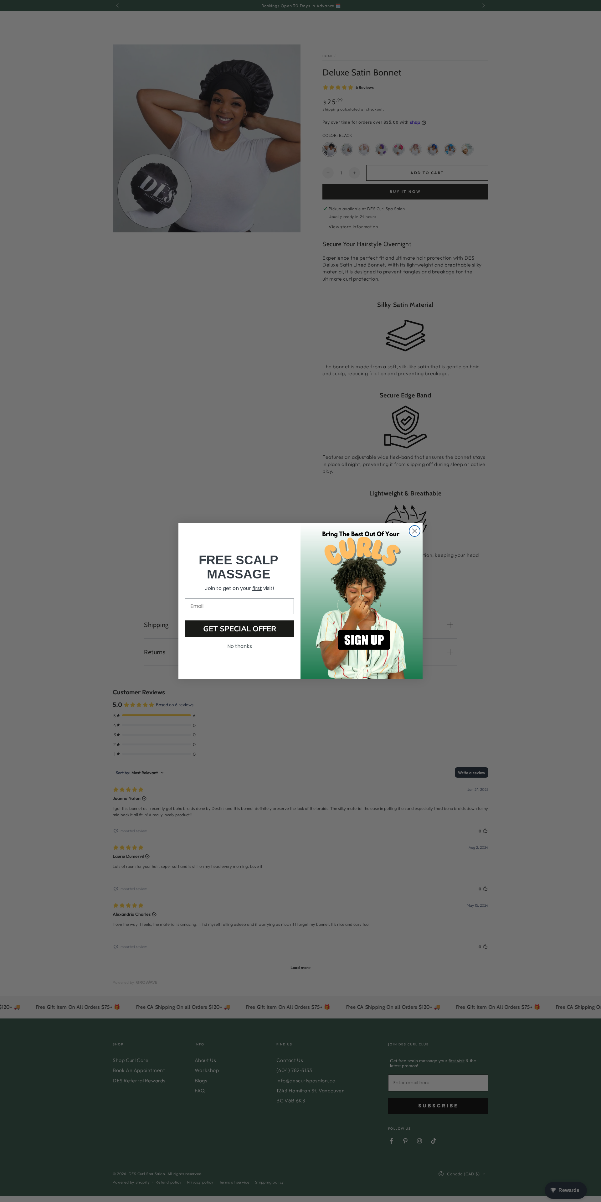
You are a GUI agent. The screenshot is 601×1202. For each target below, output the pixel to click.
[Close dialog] (414, 531)
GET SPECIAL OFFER (239, 629)
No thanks (239, 646)
